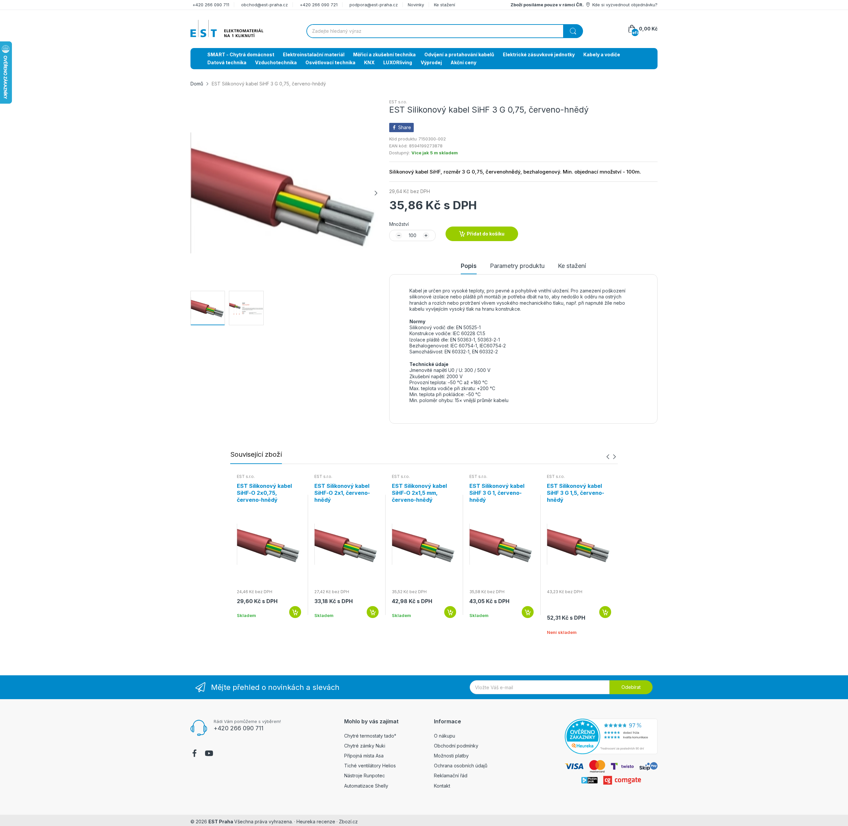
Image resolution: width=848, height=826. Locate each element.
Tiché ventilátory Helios (370, 765)
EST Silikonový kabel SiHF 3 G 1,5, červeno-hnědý (575, 493)
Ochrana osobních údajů (460, 765)
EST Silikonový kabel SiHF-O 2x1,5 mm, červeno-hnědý (419, 493)
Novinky (416, 4)
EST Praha (220, 821)
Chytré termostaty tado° (370, 736)
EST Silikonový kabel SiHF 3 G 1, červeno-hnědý (496, 493)
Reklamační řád (450, 775)
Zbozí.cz (348, 821)
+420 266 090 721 (319, 4)
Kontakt (442, 786)
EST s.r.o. (398, 101)
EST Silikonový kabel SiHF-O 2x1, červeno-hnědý (342, 493)
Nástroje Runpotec (364, 775)
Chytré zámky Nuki (364, 746)
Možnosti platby (451, 755)
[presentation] (608, 456)
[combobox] (444, 31)
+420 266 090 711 (210, 4)
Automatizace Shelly (366, 786)
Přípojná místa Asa (364, 755)
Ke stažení (444, 4)
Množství (399, 224)
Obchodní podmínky (456, 746)
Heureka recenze (315, 821)
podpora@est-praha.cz (373, 4)
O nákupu (444, 736)
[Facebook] (194, 754)
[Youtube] (209, 754)
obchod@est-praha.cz (264, 4)
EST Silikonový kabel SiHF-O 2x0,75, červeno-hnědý (264, 493)
